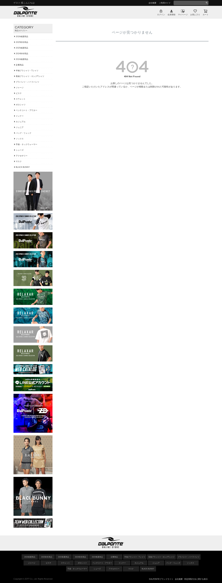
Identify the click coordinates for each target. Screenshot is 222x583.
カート (206, 14)
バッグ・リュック (23, 133)
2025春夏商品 (22, 48)
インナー (20, 116)
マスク (19, 161)
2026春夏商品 (22, 36)
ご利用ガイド (165, 3)
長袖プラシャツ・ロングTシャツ (30, 76)
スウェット (21, 99)
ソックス (20, 139)
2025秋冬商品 (22, 42)
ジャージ (20, 87)
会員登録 (171, 14)
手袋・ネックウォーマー (26, 144)
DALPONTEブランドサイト (161, 579)
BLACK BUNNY (23, 167)
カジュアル (21, 122)
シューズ (20, 150)
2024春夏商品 (22, 59)
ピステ (19, 93)
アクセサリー (21, 156)
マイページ (183, 14)
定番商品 (20, 65)
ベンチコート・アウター (26, 110)
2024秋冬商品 (22, 53)
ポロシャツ (21, 105)
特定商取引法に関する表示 (196, 579)
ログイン (161, 14)
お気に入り (195, 14)
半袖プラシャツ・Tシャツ (27, 70)
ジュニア (20, 127)
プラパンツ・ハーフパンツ (27, 82)
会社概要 (152, 3)
